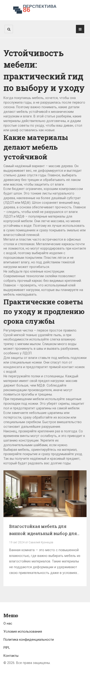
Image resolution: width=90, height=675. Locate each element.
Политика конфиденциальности (28, 639)
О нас (7, 623)
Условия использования (22, 631)
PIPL (6, 647)
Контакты (10, 656)
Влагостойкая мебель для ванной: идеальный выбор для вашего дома (43, 530)
